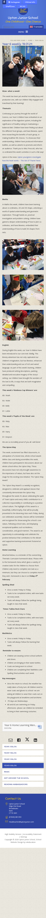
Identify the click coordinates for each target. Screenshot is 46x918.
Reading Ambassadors (15, 784)
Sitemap (23, 837)
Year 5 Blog (10, 759)
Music (7, 772)
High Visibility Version (13, 834)
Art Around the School (16, 778)
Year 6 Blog (39, 40)
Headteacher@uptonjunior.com (21, 822)
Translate (37, 26)
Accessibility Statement (32, 834)
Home (23, 40)
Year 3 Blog (10, 746)
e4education (31, 842)
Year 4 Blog (10, 753)
